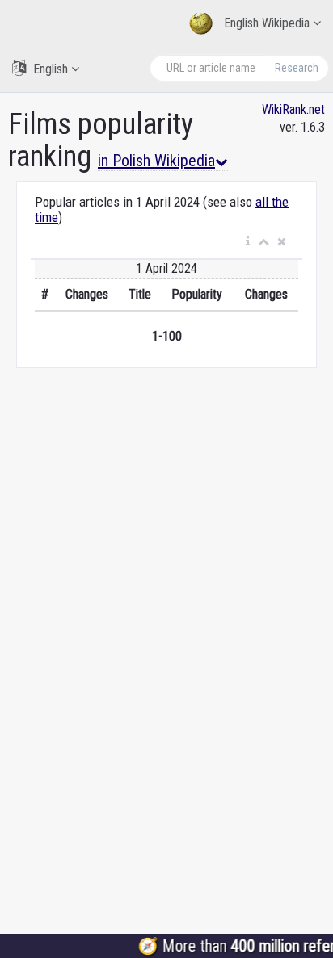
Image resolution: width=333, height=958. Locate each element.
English (50, 69)
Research (296, 67)
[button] (248, 242)
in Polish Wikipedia (156, 160)
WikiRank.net (293, 109)
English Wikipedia (267, 23)
